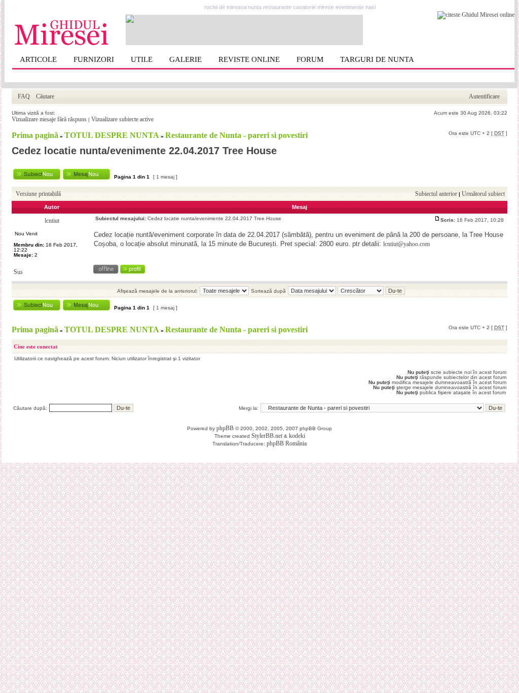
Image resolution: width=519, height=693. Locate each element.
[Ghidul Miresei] (61, 43)
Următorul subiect (483, 193)
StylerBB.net (266, 435)
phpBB (225, 428)
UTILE (142, 59)
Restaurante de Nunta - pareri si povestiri (236, 135)
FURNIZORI (93, 59)
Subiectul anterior (436, 193)
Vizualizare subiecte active (122, 119)
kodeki (297, 435)
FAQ (24, 96)
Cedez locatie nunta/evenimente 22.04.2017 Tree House (144, 150)
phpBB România (287, 443)
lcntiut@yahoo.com (406, 244)
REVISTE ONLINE (249, 59)
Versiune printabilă (38, 193)
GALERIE (185, 59)
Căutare (45, 96)
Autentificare (484, 96)
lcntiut (52, 220)
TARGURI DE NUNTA (377, 59)
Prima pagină (35, 135)
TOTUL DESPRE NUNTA (111, 135)
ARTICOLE (38, 59)
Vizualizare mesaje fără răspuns (49, 119)
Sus (18, 271)
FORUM (309, 59)
